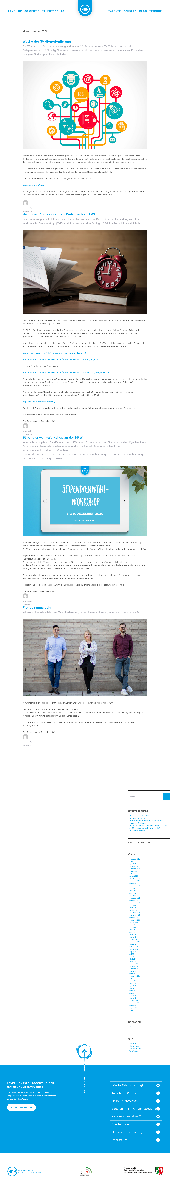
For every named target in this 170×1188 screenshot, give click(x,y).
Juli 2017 (132, 1010)
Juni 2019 (132, 981)
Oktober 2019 (133, 974)
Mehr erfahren (21, 1107)
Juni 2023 (132, 888)
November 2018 (134, 988)
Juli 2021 (132, 925)
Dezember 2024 (134, 869)
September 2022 (134, 903)
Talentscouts (53, 11)
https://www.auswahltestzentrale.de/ (39, 402)
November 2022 (134, 898)
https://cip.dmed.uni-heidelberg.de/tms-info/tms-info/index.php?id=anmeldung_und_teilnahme (66, 372)
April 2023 (132, 893)
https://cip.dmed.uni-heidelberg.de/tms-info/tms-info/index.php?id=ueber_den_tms (60, 359)
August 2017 (133, 1008)
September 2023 (134, 886)
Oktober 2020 (133, 947)
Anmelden (132, 1044)
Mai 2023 (132, 891)
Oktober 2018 (133, 991)
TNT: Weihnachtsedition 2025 (139, 816)
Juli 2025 (132, 861)
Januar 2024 (133, 876)
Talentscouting (27, 208)
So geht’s (32, 11)
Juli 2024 (132, 874)
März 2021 (132, 934)
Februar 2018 (133, 998)
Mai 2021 (132, 930)
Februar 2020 (133, 964)
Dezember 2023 (134, 878)
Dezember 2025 (134, 859)
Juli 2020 (132, 954)
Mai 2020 (132, 959)
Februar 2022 (133, 910)
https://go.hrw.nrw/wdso (33, 185)
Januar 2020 (133, 966)
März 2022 (132, 908)
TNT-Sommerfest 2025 (137, 818)
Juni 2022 (132, 905)
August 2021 (133, 922)
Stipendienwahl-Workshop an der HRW (53, 437)
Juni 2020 (132, 956)
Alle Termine (120, 1124)
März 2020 (132, 961)
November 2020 (134, 944)
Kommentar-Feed (135, 1048)
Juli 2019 (132, 978)
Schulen (130, 11)
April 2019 (132, 986)
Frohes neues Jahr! (38, 607)
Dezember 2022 (134, 895)
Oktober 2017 (133, 1005)
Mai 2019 (132, 983)
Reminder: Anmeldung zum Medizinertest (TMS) (59, 214)
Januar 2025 (133, 866)
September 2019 (134, 976)
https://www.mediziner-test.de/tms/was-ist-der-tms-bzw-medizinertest (54, 353)
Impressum (119, 1140)
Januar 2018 (133, 1000)
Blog (143, 11)
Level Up (15, 11)
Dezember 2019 (134, 969)
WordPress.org (134, 1051)
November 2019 (134, 971)
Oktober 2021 (133, 917)
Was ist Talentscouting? (127, 1085)
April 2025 (132, 864)
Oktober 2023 (133, 883)
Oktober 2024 (133, 871)
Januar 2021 (133, 939)
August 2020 (133, 952)
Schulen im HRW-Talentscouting (134, 1108)
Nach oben (84, 1068)
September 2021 (134, 920)
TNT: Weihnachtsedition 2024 (139, 830)
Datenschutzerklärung (127, 1132)
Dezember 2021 (134, 913)
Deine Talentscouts (125, 1101)
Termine (155, 11)
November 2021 (134, 915)
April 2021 (132, 932)
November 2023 (134, 881)
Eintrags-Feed (134, 1046)
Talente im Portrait (124, 1093)
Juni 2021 (132, 927)
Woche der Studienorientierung (47, 41)
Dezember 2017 (134, 1003)
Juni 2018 (132, 995)
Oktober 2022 (133, 900)
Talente (114, 11)
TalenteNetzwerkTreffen (128, 1116)
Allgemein (132, 1027)
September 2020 (134, 949)
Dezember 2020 (134, 942)
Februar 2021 (133, 937)
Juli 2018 (132, 993)
